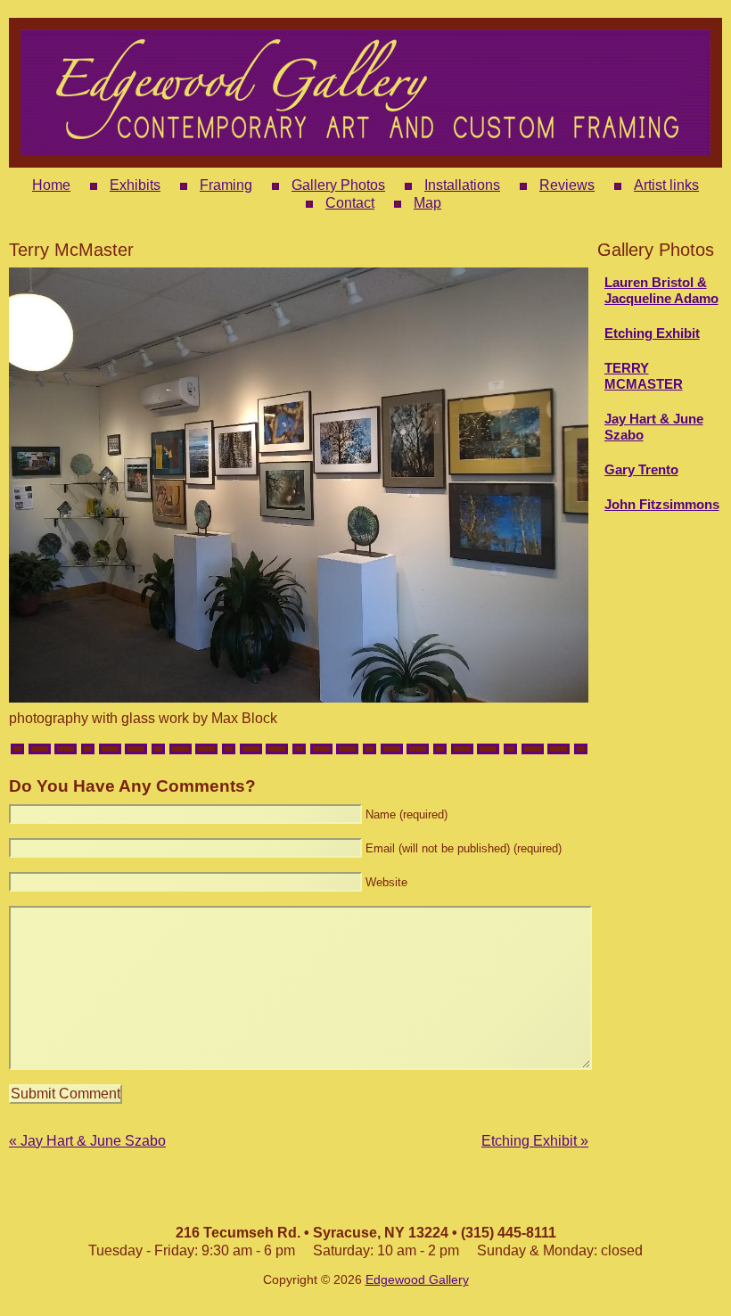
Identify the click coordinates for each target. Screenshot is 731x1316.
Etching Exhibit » (534, 1140)
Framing (226, 185)
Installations (462, 185)
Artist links (666, 185)
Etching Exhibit (652, 333)
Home (51, 185)
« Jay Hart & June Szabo (87, 1140)
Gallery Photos (338, 185)
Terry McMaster (643, 375)
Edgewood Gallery (417, 1280)
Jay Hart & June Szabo (653, 426)
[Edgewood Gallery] (365, 158)
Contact (349, 202)
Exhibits (135, 185)
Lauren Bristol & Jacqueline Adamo (661, 290)
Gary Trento (641, 469)
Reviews (567, 185)
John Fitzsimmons (661, 504)
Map (427, 202)
